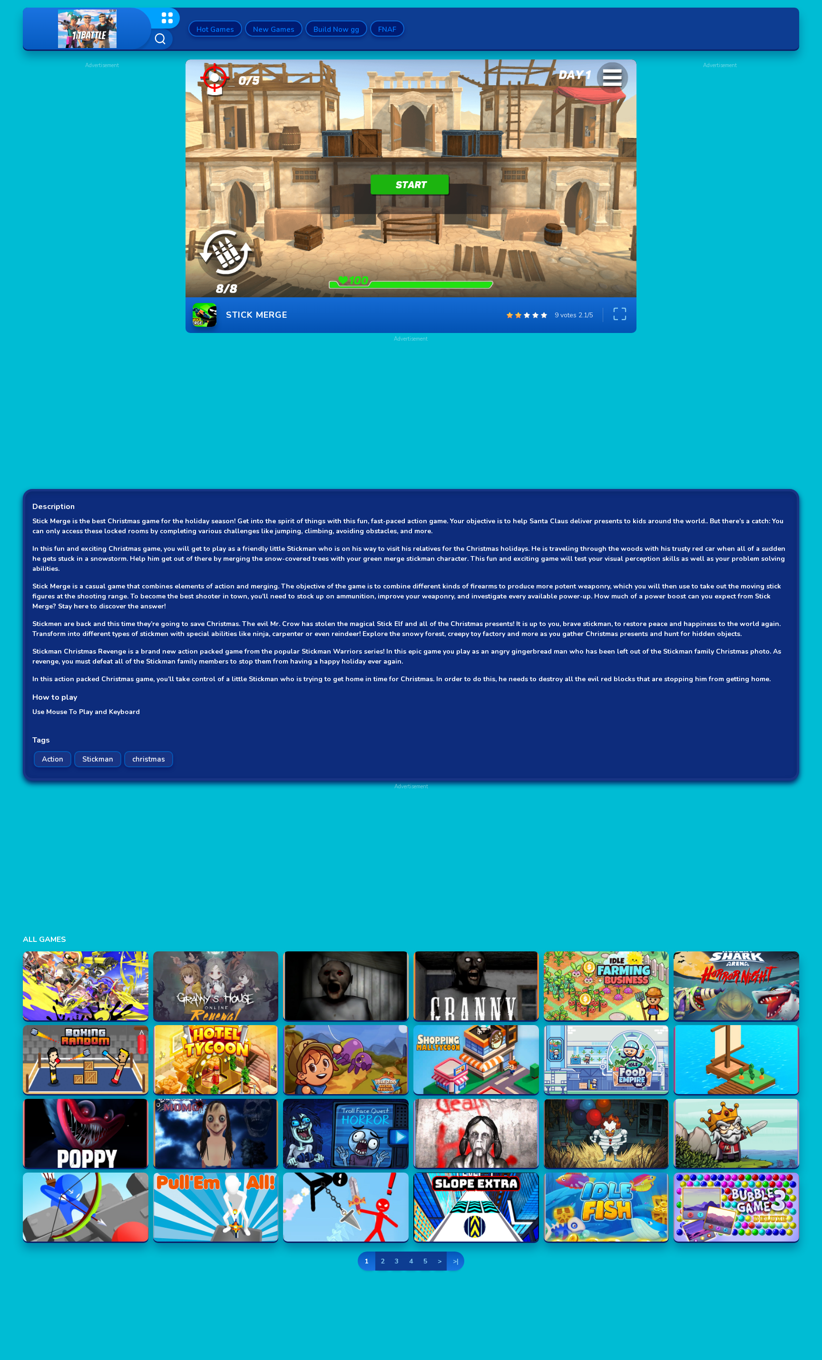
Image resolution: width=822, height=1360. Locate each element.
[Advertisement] (102, 129)
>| (456, 1261)
